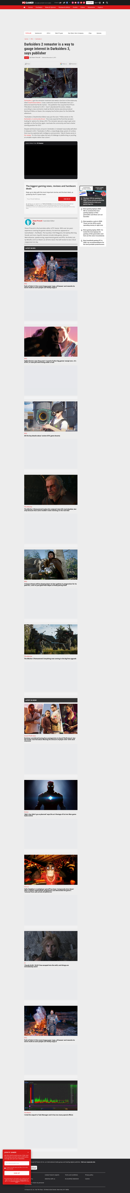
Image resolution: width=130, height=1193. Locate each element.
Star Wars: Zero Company (75, 33)
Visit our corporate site (88, 1162)
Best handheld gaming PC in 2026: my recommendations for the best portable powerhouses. (94, 242)
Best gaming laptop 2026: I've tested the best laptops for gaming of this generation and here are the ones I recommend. (93, 233)
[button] (107, 3)
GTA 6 (48, 33)
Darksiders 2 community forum (34, 119)
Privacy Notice (30, 205)
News (26, 57)
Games (30, 7)
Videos (82, 7)
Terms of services (47, 204)
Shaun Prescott (35, 57)
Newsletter (91, 7)
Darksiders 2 (38, 39)
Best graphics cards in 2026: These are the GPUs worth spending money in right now (93, 223)
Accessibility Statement (72, 1179)
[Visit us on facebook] (67, 3)
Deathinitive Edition (34, 103)
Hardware (39, 7)
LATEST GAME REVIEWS (99, 188)
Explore (100, 7)
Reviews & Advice (64, 7)
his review (27, 135)
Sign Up (17, 1173)
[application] (50, 160)
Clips (90, 33)
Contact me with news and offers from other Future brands (17, 1168)
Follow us (64, 64)
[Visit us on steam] (64, 3)
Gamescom (38, 33)
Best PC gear (59, 33)
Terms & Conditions (15, 1181)
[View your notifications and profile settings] (103, 2)
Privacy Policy (23, 1179)
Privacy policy (89, 1175)
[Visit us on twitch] (78, 3)
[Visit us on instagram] (73, 3)
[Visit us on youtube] (75, 3)
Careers (87, 1179)
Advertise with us (50, 1179)
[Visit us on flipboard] (81, 3)
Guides (75, 7)
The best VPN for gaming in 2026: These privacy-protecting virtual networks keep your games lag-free (93, 201)
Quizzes (99, 33)
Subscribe (90, 2)
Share (28, 64)
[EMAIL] (34, 224)
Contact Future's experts (52, 1175)
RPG (32, 39)
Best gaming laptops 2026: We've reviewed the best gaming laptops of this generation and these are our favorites (93, 212)
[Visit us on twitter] (70, 3)
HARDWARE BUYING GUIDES (86, 188)
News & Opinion (50, 7)
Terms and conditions (71, 1175)
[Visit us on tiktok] (84, 3)
